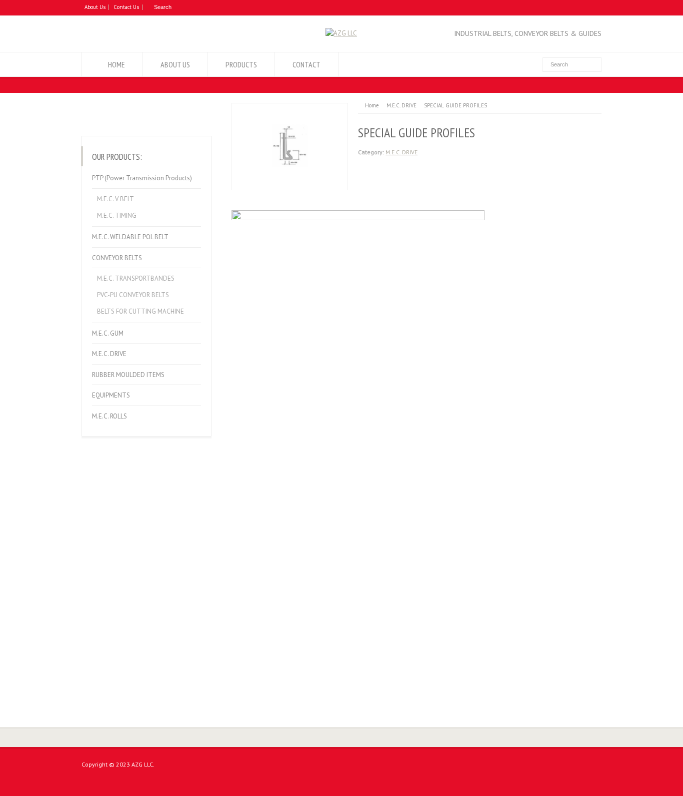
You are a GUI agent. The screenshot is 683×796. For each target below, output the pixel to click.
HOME (116, 64)
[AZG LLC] (341, 33)
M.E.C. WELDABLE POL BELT (130, 237)
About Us (95, 6)
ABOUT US (175, 64)
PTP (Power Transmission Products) (142, 178)
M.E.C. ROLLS (109, 416)
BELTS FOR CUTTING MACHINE (140, 311)
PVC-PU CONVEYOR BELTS (133, 295)
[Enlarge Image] (290, 108)
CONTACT (306, 64)
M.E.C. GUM (108, 333)
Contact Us (126, 6)
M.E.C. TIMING (116, 215)
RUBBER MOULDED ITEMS (128, 375)
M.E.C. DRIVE (402, 152)
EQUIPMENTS (111, 395)
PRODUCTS (241, 64)
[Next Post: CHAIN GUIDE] (180, 112)
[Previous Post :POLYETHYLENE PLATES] (113, 112)
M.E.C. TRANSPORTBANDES (135, 278)
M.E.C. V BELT (115, 199)
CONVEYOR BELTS (117, 258)
